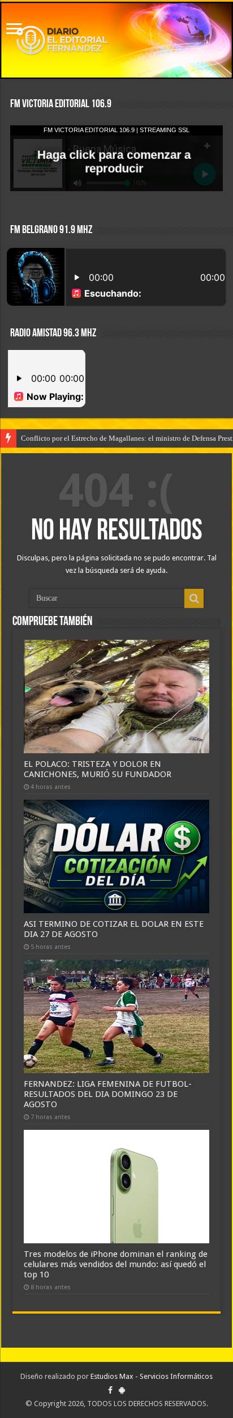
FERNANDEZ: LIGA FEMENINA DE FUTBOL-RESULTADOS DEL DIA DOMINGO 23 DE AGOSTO (108, 1094)
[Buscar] (194, 598)
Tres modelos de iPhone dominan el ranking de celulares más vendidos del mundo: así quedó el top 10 (116, 1264)
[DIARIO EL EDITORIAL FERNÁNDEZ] (116, 40)
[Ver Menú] (14, 29)
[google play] (122, 1390)
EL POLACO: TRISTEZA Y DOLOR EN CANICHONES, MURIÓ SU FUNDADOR (97, 769)
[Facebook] (110, 1390)
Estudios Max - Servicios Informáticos (151, 1376)
